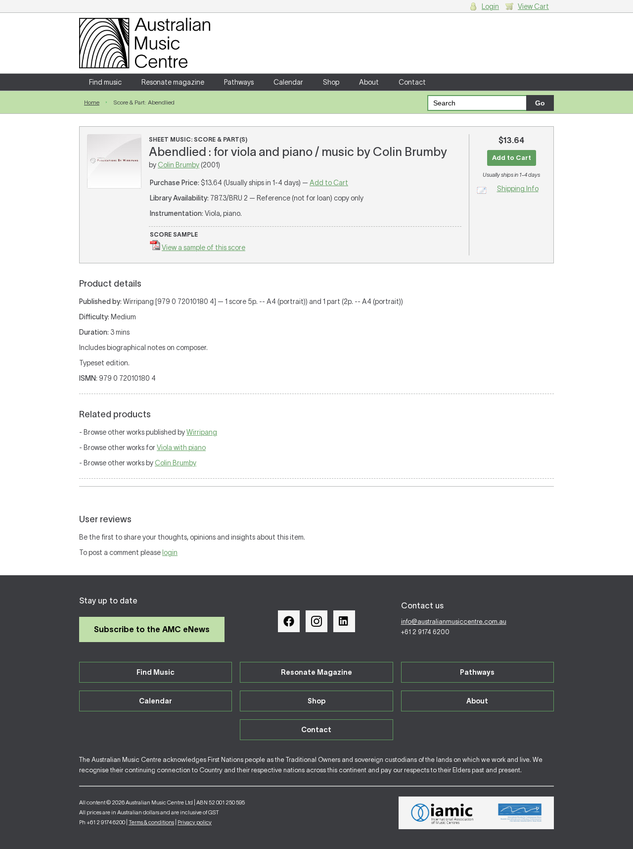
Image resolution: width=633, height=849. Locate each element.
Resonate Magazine (316, 672)
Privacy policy (195, 822)
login (170, 552)
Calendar (288, 82)
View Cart (533, 6)
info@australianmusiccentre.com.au (453, 621)
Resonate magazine (172, 82)
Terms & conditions (151, 822)
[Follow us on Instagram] (316, 621)
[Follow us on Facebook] (289, 621)
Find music (105, 82)
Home (91, 102)
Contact (412, 82)
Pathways (239, 82)
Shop (331, 82)
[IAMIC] (442, 812)
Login (490, 6)
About (369, 82)
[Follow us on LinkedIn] (344, 621)
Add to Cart (329, 183)
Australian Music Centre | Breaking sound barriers (144, 43)
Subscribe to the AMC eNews (152, 629)
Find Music (155, 672)
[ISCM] (520, 812)
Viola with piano (181, 447)
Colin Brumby (178, 165)
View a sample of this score (203, 247)
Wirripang (201, 432)
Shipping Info (518, 189)
